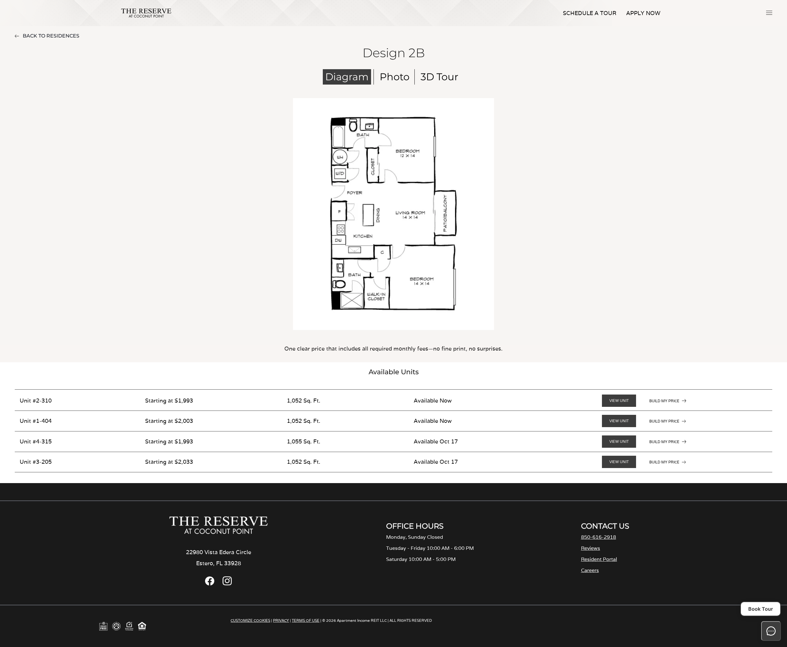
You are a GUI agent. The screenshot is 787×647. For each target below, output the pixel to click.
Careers (590, 570)
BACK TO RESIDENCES (51, 36)
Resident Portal (599, 559)
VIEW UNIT (619, 400)
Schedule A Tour (589, 13)
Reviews (590, 548)
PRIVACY (281, 620)
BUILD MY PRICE (664, 401)
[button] (769, 12)
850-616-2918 (598, 537)
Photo (394, 77)
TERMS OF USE (305, 620)
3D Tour (439, 77)
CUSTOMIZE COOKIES (250, 620)
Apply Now (643, 13)
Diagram (347, 77)
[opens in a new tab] (209, 583)
